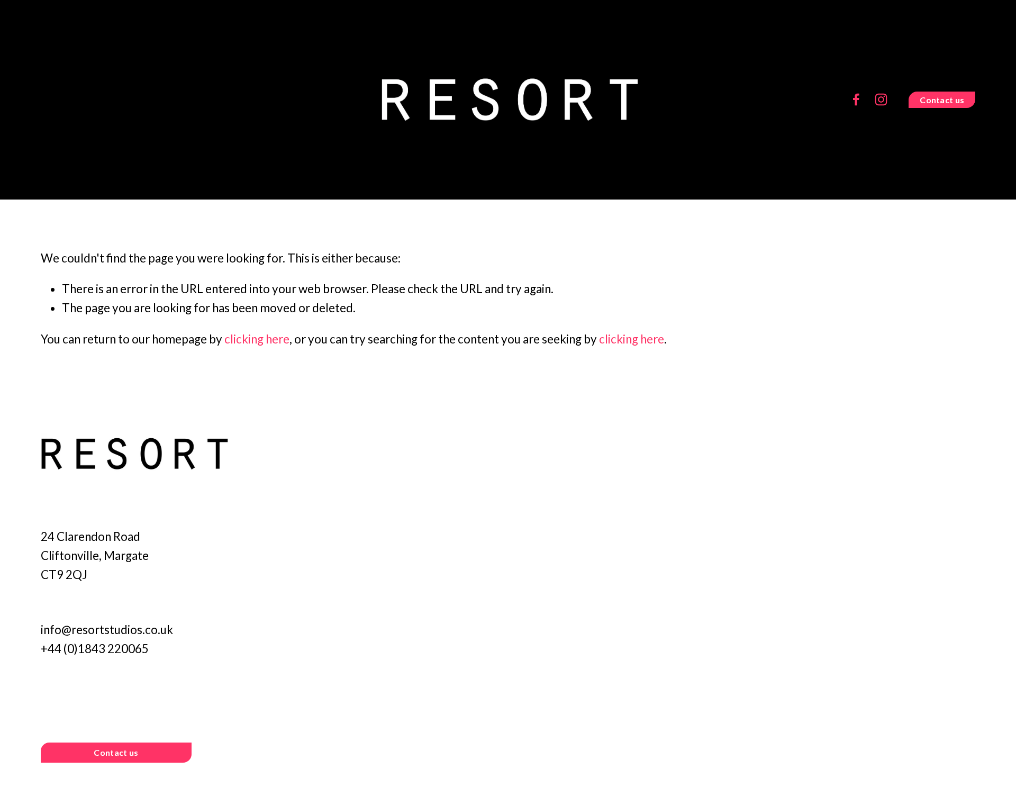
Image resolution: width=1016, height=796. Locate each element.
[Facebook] (856, 99)
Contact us (942, 100)
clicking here (256, 339)
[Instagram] (881, 99)
